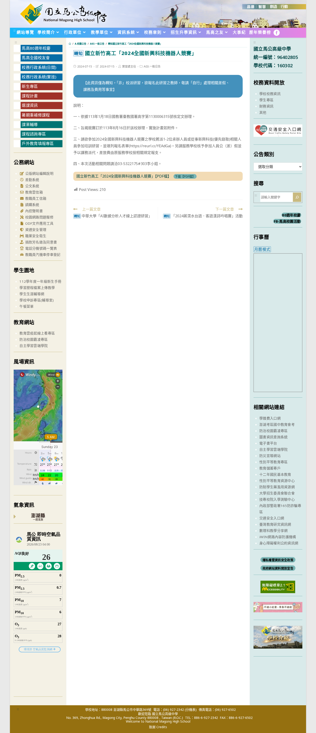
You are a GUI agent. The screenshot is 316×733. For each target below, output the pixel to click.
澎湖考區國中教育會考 (277, 424)
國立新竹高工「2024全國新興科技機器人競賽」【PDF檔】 (123, 176)
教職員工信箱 (35, 198)
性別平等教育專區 (273, 462)
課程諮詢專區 (34, 134)
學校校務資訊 (270, 93)
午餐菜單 (26, 306)
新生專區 (30, 86)
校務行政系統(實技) (39, 77)
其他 (262, 112)
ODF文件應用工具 (38, 223)
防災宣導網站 (270, 455)
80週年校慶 (291, 215)
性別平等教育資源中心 (277, 480)
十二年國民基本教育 (275, 474)
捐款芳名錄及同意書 (40, 242)
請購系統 (31, 204)
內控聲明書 (33, 211)
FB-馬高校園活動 (287, 221)
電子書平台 (268, 443)
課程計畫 (30, 95)
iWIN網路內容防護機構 (277, 536)
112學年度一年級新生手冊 (40, 281)
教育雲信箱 (33, 192)
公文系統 (31, 186)
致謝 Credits (158, 727)
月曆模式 (262, 249)
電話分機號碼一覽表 (40, 248)
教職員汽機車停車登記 (42, 254)
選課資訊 (30, 105)
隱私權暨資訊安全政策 (278, 560)
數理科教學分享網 (273, 530)
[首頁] (70, 43)
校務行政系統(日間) (39, 67)
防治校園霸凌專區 (33, 339)
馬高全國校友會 (36, 57)
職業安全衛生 (35, 235)
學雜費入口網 (270, 418)
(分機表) (191, 709)
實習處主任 (129, 66)
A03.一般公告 (152, 66)
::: (14, 30)
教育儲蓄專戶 (270, 468)
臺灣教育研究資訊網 (275, 524)
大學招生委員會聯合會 (277, 493)
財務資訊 (266, 106)
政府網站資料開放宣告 (278, 568)
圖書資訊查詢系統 (273, 437)
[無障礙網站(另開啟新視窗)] (277, 586)
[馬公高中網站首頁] (63, 13)
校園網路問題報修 (38, 217)
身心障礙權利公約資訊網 (278, 543)
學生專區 (266, 100)
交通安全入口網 (271, 518)
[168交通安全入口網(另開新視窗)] (278, 132)
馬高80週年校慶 (36, 48)
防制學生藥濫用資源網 (277, 487)
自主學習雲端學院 (33, 345)
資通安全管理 (35, 229)
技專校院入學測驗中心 (277, 499)
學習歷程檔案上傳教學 (37, 287)
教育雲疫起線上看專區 (37, 333)
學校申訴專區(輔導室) (36, 300)
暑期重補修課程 (36, 115)
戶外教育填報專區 (38, 143)
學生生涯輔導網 (31, 293)
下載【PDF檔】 (185, 176)
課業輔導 (30, 124)
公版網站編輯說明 (38, 173)
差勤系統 (31, 179)
